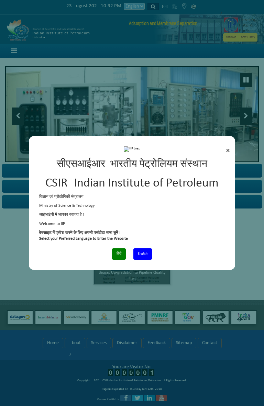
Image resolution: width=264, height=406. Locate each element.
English (142, 254)
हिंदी (119, 254)
